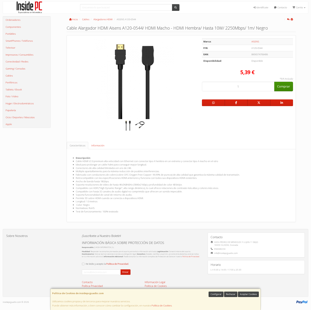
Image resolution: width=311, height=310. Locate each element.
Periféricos (11, 82)
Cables (9, 75)
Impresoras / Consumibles (19, 54)
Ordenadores (13, 19)
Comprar (283, 86)
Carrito (299, 7)
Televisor (10, 47)
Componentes (13, 27)
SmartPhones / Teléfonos (19, 40)
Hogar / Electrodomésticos (20, 103)
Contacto (282, 7)
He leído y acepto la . (107, 263)
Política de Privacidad (190, 256)
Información (97, 145)
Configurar (216, 294)
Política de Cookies (162, 305)
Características (77, 145)
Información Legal (155, 282)
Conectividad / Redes (17, 61)
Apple (9, 124)
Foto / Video (12, 96)
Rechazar (230, 294)
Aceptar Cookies (248, 294)
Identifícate (262, 7)
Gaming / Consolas (15, 68)
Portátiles (11, 33)
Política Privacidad (92, 286)
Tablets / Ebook (14, 89)
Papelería (11, 110)
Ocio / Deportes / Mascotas (20, 117)
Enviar (125, 272)
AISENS (255, 41)
